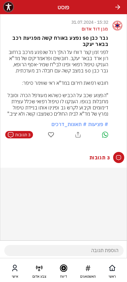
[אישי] (15, 269)
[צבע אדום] (39, 269)
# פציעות (98, 124)
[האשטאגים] (88, 269)
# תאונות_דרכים (69, 124)
